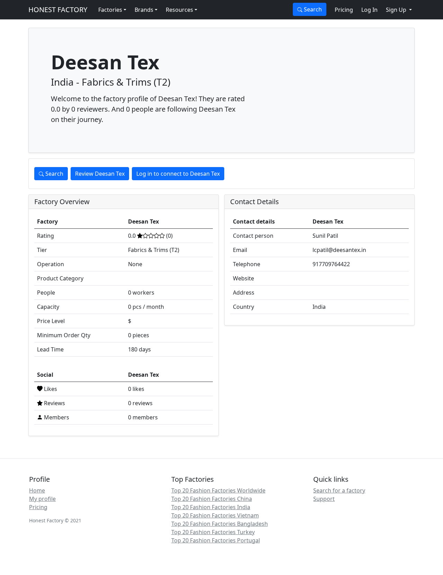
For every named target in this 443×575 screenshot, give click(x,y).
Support (324, 499)
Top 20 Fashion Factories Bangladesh (219, 524)
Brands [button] (144, 10)
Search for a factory (339, 490)
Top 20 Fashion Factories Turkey (213, 532)
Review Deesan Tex (100, 173)
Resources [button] (179, 10)
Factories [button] (110, 10)
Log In (369, 10)
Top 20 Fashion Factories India (210, 507)
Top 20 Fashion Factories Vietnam (215, 515)
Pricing (344, 10)
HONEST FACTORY (57, 9)
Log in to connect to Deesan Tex (178, 173)
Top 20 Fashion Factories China (211, 499)
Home (37, 490)
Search (312, 9)
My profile (42, 499)
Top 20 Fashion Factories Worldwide (218, 490)
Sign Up (397, 10)
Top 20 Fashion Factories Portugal (215, 540)
